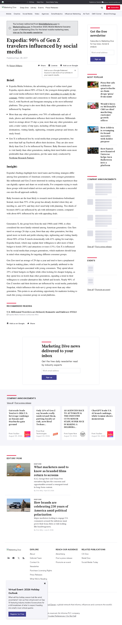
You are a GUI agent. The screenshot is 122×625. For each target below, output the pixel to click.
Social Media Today (52, 2)
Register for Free (17, 614)
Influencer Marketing (73, 14)
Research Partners (21, 157)
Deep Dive (24, 8)
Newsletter (34, 566)
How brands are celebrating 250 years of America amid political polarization (51, 508)
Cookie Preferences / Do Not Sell (62, 616)
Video (37, 14)
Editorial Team (36, 558)
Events (41, 8)
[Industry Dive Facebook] (13, 558)
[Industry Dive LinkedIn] (8, 558)
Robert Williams (15, 65)
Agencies (45, 14)
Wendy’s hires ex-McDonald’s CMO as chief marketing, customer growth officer (108, 112)
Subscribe (115, 7)
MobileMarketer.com (48, 24)
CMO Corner (97, 14)
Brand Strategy (110, 14)
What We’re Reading (38, 579)
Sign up (98, 59)
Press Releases (52, 8)
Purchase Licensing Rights (41, 570)
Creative (17, 14)
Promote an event (102, 289)
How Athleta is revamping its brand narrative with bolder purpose (107, 134)
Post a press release (103, 246)
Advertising (60, 554)
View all (90, 246)
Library (33, 8)
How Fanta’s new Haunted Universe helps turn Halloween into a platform (108, 157)
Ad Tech (86, 14)
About (32, 554)
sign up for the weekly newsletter (27, 32)
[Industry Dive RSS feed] (23, 558)
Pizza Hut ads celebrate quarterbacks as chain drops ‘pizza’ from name (108, 89)
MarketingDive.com (21, 27)
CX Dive (31, 2)
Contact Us (34, 562)
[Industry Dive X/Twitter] (18, 558)
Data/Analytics (57, 14)
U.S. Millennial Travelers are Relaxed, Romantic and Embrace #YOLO (42, 311)
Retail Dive (40, 2)
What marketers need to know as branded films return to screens (51, 471)
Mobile (8, 14)
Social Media (27, 14)
